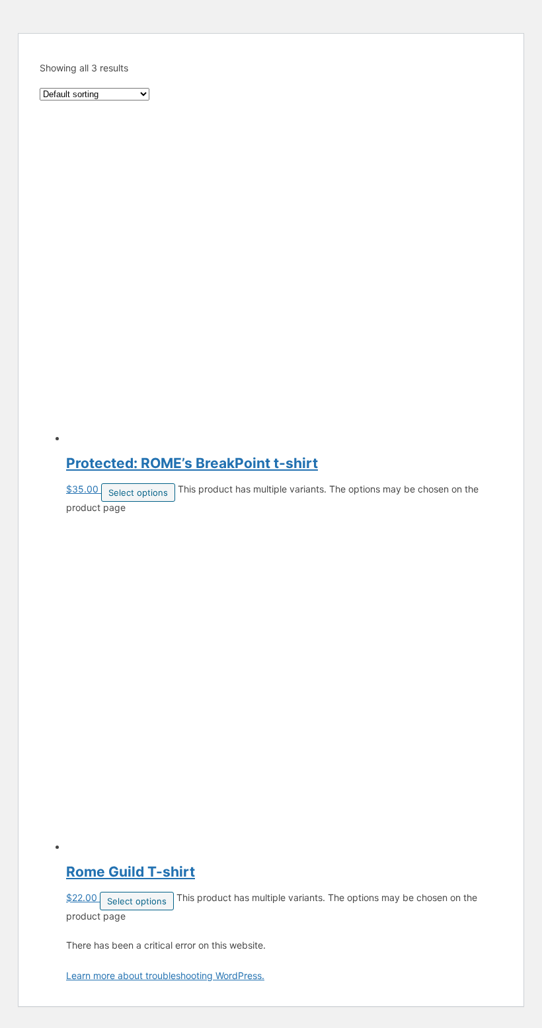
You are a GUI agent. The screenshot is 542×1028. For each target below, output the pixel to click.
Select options (138, 492)
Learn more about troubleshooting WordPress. (165, 975)
